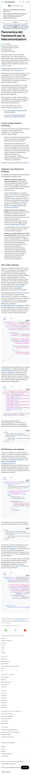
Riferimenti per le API (6, 718)
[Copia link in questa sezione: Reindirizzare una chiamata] (25, 449)
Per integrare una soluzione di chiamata (14, 115)
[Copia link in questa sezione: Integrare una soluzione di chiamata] (10, 172)
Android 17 (3, 693)
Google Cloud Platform (6, 753)
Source (3, 645)
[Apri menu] (2, 2)
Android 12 (3, 705)
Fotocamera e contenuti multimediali (10, 666)
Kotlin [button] (4, 318)
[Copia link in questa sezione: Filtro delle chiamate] (20, 265)
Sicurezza (3, 643)
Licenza (8, 761)
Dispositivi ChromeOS (6, 682)
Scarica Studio (4, 721)
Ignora (15, 22)
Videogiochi (4, 659)
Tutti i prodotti (4, 756)
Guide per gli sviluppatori (7, 716)
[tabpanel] (15, 342)
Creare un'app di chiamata (11, 207)
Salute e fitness (4, 663)
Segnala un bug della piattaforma (9, 729)
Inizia (15, 27)
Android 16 (3, 695)
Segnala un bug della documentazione (10, 732)
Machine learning (5, 661)
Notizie (3, 648)
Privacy (3, 668)
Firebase (3, 751)
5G (2, 671)
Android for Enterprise (6, 640)
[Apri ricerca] (20, 2)
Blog (2, 650)
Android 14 (3, 700)
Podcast (3, 652)
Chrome (3, 749)
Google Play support (6, 734)
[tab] (4, 318)
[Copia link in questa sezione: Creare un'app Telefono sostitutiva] (11, 126)
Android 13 (3, 702)
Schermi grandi (5, 677)
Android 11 (3, 707)
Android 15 (3, 698)
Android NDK (4, 723)
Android (3, 638)
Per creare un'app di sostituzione (13, 110)
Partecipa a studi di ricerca (7, 737)
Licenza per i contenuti (18, 620)
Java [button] (11, 318)
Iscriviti (25, 767)
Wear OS (3, 679)
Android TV (4, 687)
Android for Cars (5, 684)
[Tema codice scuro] (27, 320)
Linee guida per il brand (17, 761)
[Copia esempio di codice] (29, 320)
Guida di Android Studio (7, 713)
